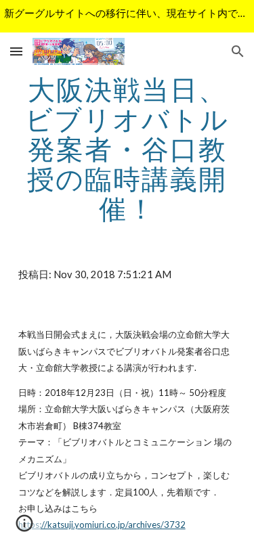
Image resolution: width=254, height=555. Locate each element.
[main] (127, 149)
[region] (127, 16)
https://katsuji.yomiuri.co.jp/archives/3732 (102, 524)
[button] (16, 51)
